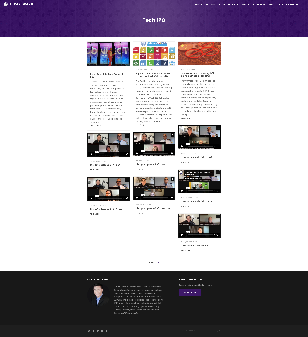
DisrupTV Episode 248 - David (197, 157)
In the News (259, 4)
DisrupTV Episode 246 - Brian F (197, 201)
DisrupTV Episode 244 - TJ (195, 245)
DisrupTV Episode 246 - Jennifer (153, 208)
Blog (222, 4)
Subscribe (190, 292)
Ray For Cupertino (289, 4)
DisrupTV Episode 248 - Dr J (151, 164)
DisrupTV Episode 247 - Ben (105, 164)
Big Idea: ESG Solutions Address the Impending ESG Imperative (153, 75)
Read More (95, 126)
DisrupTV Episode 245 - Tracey (107, 208)
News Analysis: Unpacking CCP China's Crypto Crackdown (198, 74)
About (272, 4)
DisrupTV (233, 4)
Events (245, 4)
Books (198, 4)
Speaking (211, 4)
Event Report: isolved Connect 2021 (106, 75)
